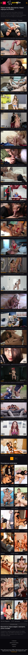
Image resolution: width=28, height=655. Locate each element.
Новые (7, 20)
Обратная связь (14, 642)
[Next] (16, 458)
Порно (14, 646)
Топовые (20, 20)
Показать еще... (14, 624)
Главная (14, 641)
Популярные (13, 20)
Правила (14, 644)
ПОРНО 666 (14, 651)
